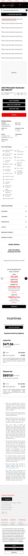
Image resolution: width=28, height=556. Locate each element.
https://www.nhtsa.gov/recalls (12, 467)
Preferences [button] (20, 541)
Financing (22, 520)
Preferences (14, 552)
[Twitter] (6, 512)
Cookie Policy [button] (11, 539)
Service (13, 520)
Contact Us (7, 499)
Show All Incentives (14, 327)
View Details (14, 306)
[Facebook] (2, 512)
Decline (14, 549)
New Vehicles (4, 522)
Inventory (4, 520)
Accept (14, 545)
